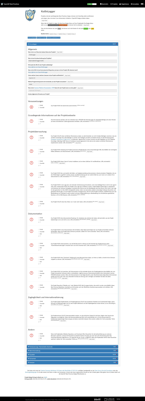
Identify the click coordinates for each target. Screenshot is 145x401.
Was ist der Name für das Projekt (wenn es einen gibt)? (52, 88)
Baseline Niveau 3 (72, 33)
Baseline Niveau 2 (63, 33)
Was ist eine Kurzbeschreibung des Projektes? (40, 58)
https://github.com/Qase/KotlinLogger (38, 67)
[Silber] (59, 28)
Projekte (115, 4)
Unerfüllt (41, 107)
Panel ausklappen (32, 37)
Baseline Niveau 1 (54, 33)
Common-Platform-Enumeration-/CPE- (44, 88)
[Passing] (86, 28)
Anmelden (135, 4)
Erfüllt (41, 105)
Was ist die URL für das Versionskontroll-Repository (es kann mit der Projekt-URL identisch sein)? (53, 70)
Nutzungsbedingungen (31, 372)
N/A (41, 234)
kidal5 (45, 377)
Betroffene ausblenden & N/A (53, 37)
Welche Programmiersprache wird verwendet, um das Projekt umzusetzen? (47, 81)
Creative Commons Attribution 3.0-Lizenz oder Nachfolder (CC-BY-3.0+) (59, 370)
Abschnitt (104, 4)
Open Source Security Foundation (103, 370)
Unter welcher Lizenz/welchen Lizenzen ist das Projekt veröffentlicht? (46, 75)
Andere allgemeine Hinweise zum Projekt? (39, 94)
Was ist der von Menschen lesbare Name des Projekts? (42, 52)
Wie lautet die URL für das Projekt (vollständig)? (40, 65)
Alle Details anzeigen (41, 37)
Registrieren (125, 4)
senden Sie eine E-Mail (62, 399)
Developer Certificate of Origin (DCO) (61, 139)
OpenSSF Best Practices (11, 4)
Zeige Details (44, 20)
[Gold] (92, 28)
